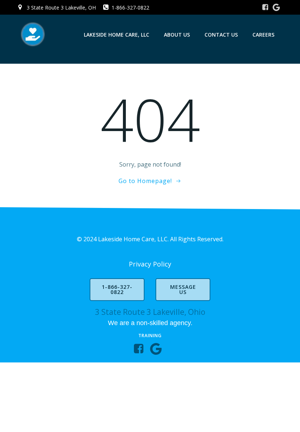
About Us (177, 34)
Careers (263, 34)
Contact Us (221, 34)
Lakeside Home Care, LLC (116, 34)
